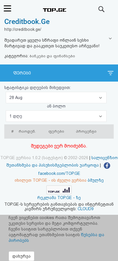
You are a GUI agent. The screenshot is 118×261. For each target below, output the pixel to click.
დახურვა (21, 256)
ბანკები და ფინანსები (52, 56)
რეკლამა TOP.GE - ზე (59, 197)
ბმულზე (96, 180)
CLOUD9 (86, 209)
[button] (56, 97)
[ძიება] (101, 9)
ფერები (22, 73)
